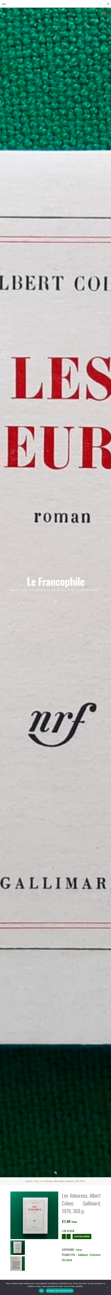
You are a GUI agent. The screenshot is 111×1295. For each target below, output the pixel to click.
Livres (36, 1181)
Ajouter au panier (82, 1236)
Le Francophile (55, 581)
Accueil (29, 1181)
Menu (4, 3)
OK (41, 1291)
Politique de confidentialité (59, 1291)
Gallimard (82, 1255)
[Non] (107, 1287)
